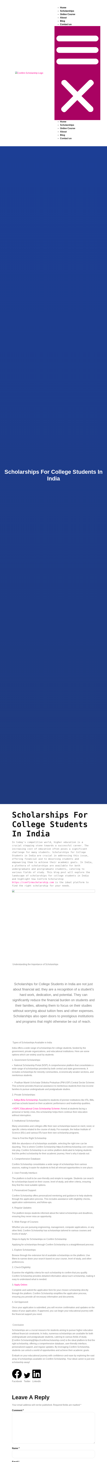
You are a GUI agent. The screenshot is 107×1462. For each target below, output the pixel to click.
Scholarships (67, 11)
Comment (18, 1410)
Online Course (67, 14)
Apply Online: (21, 1285)
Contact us (66, 24)
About (63, 17)
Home (63, 7)
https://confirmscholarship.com (33, 882)
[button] (77, 73)
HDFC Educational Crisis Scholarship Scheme (36, 1108)
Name (16, 1448)
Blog (62, 21)
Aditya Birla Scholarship (25, 1100)
